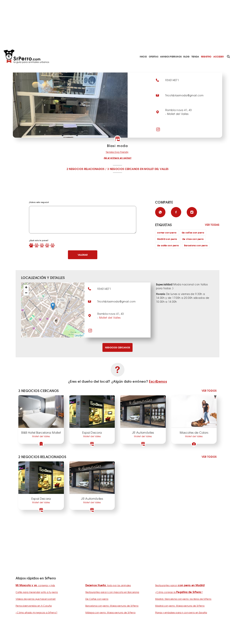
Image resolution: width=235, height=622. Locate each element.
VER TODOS (209, 391)
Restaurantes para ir (180, 585)
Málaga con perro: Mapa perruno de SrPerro (110, 612)
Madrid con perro (167, 239)
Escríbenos (158, 381)
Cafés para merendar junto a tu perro (37, 592)
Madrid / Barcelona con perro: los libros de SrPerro (183, 599)
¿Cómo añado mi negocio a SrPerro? (36, 612)
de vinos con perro (193, 239)
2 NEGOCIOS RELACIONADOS (85, 169)
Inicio (143, 56)
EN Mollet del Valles (154, 169)
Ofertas (153, 56)
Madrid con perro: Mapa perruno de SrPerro (180, 605)
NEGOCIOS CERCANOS (117, 347)
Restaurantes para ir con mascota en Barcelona (112, 592)
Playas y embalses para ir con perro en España (181, 612)
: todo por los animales (108, 585)
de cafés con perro (168, 245)
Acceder (218, 56)
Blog (186, 56)
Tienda (195, 56)
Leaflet (79, 335)
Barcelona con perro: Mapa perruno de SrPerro (111, 605)
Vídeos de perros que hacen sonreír (36, 599)
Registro (206, 56)
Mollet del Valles (110, 317)
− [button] (26, 293)
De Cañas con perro (96, 599)
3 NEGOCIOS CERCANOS (123, 169)
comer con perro (166, 232)
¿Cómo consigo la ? (179, 592)
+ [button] (26, 287)
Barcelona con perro (196, 245)
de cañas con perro (193, 232)
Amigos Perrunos (171, 56)
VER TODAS (212, 225)
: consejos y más (35, 585)
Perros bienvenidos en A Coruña (34, 605)
